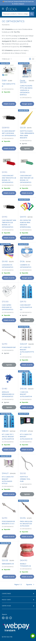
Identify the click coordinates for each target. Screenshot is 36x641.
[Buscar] (31, 14)
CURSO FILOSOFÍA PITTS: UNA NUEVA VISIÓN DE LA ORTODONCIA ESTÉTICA (26, 90)
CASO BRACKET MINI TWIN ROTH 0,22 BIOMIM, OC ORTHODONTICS (9, 223)
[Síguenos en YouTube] (10, 618)
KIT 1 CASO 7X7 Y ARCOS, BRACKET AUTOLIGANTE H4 (8, 437)
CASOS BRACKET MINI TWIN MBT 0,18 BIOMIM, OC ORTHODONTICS (26, 179)
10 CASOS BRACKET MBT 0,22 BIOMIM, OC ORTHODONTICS (9, 133)
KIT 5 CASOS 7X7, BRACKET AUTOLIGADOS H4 (26, 437)
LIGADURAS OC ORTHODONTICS (7, 266)
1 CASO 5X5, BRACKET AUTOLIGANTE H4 (26, 394)
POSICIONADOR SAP (9, 347)
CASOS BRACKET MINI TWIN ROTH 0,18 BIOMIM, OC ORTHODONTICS (9, 179)
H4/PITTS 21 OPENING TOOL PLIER (25, 479)
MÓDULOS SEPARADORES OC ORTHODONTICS (8, 394)
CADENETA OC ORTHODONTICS (25, 266)
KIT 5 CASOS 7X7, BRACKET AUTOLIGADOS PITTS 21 (8, 480)
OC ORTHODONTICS (7, 89)
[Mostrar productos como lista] (33, 59)
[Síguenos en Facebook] (3, 618)
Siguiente (29, 584)
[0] (32, 9)
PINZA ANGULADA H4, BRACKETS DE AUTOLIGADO (26, 524)
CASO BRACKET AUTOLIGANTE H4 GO (26, 307)
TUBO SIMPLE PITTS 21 (8, 85)
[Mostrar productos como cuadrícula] (30, 59)
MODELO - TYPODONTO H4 (25, 565)
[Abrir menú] (3, 8)
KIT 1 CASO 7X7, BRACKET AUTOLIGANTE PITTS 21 (27, 351)
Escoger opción (27, 104)
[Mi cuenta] (29, 9)
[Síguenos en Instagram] (7, 618)
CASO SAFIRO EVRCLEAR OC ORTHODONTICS (7, 307)
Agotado (27, 148)
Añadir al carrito (9, 104)
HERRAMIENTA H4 (8, 564)
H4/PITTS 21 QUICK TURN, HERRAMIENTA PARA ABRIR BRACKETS (27, 134)
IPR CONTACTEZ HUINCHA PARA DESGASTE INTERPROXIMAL (25, 223)
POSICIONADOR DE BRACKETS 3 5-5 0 (8, 523)
